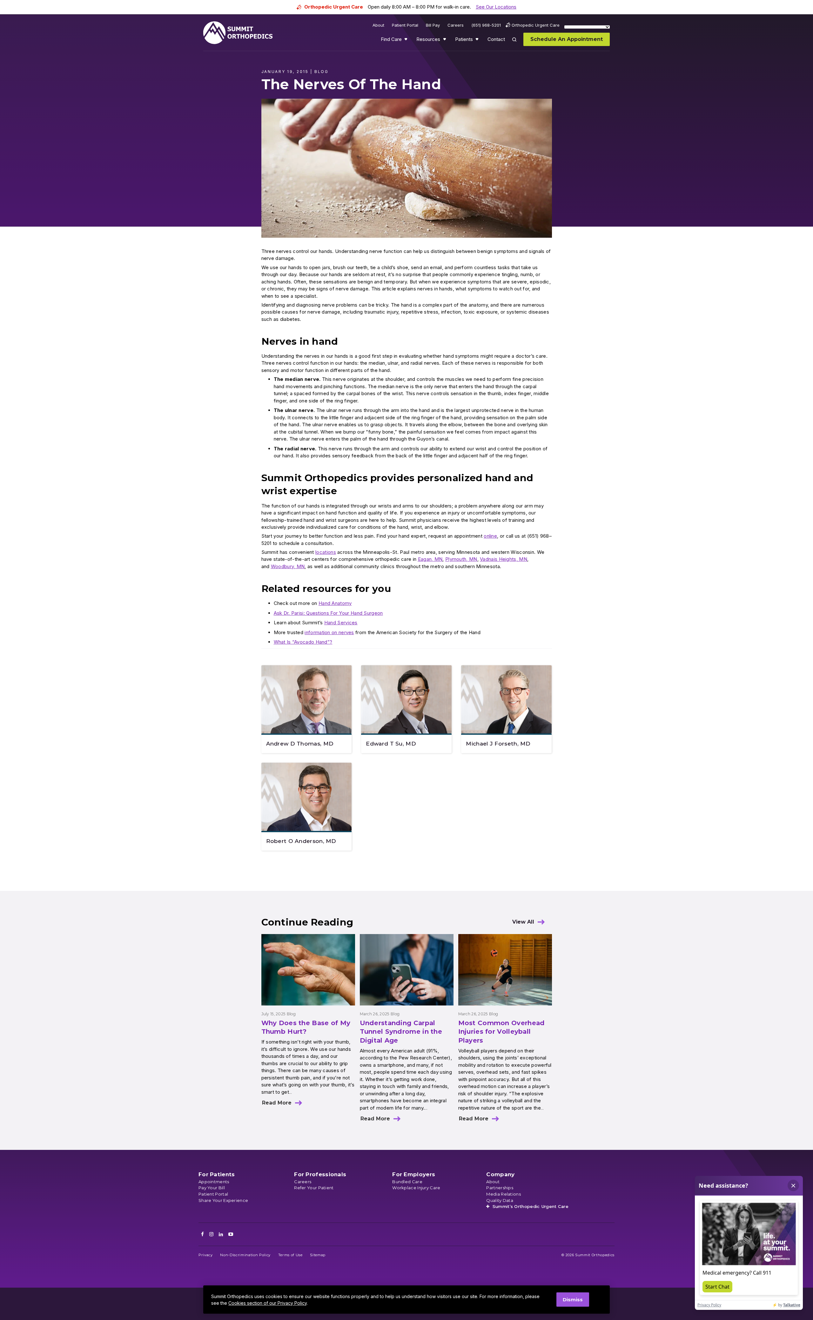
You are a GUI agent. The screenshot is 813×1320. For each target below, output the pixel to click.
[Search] (518, 44)
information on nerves (329, 632)
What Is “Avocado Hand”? (303, 642)
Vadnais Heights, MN (503, 559)
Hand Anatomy (335, 603)
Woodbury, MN (288, 566)
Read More (277, 1103)
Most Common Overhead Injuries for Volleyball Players (501, 1031)
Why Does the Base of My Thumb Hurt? (306, 1027)
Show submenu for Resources (445, 40)
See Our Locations (496, 7)
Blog (291, 1014)
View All (523, 922)
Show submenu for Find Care (406, 40)
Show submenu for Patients (477, 40)
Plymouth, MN (461, 559)
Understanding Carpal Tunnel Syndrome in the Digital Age (401, 1031)
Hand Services (341, 623)
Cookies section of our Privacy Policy (267, 1303)
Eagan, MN (430, 559)
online (490, 536)
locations (325, 552)
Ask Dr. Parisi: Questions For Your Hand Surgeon (328, 613)
